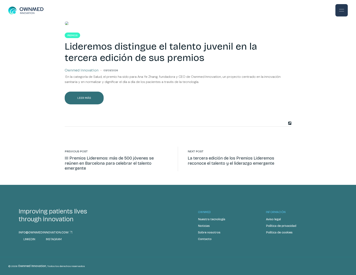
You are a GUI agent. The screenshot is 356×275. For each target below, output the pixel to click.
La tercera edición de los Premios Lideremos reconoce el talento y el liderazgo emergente (231, 160)
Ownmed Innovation (32, 266)
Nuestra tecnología (211, 219)
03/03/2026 (110, 70)
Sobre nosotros (209, 232)
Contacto (205, 239)
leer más (84, 98)
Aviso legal (273, 219)
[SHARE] (289, 123)
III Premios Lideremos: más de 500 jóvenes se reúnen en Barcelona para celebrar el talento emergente (109, 163)
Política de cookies (279, 232)
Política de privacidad (281, 226)
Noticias (204, 226)
